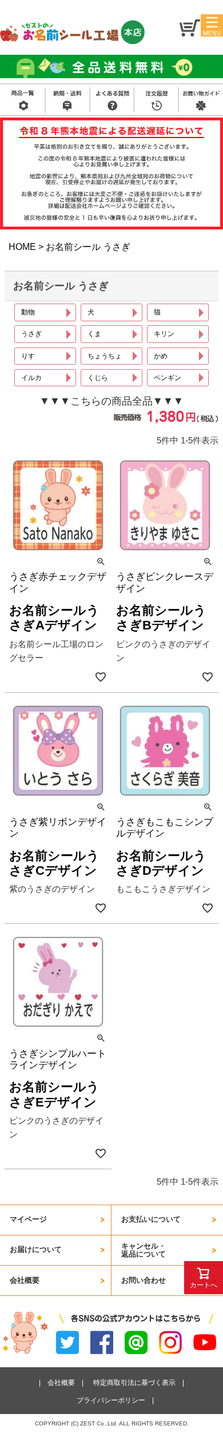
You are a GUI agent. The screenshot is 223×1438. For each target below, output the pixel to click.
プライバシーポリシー (111, 1400)
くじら (97, 377)
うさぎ (31, 333)
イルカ (31, 377)
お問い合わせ (143, 1280)
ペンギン (167, 377)
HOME (22, 247)
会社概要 (24, 1280)
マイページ (28, 1219)
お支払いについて (151, 1219)
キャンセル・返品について (143, 1250)
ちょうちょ (104, 356)
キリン (164, 333)
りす (28, 356)
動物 (28, 312)
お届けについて (36, 1249)
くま (94, 333)
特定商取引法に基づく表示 (134, 1382)
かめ (161, 356)
